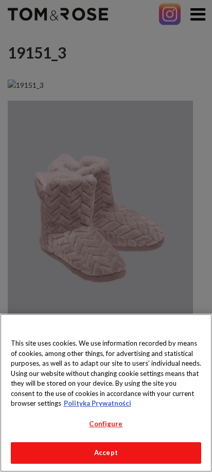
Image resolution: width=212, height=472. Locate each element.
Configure (105, 424)
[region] (106, 393)
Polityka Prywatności (97, 403)
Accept (106, 452)
